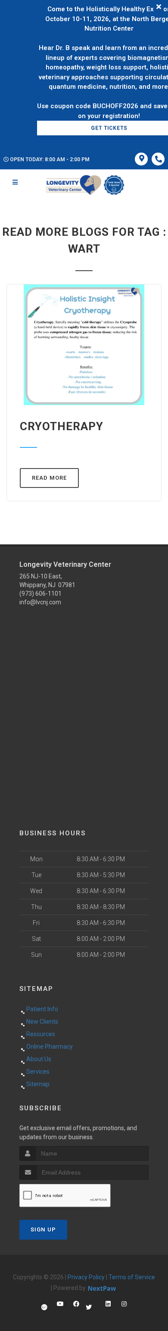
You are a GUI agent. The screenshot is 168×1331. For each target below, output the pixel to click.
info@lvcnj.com (40, 602)
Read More (49, 478)
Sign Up (43, 1229)
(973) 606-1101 (40, 593)
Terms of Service (132, 1277)
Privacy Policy (86, 1277)
